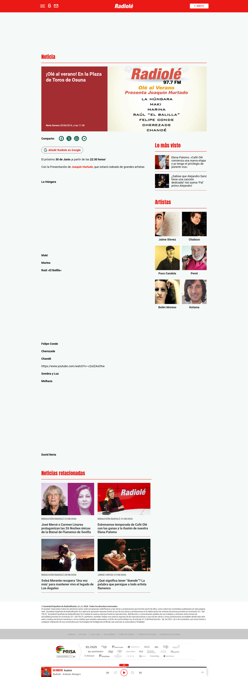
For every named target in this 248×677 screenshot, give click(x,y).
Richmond (89, 656)
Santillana (118, 647)
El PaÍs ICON (130, 656)
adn (164, 647)
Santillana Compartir (133, 647)
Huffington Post (95, 651)
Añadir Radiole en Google (64, 150)
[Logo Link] (124, 6)
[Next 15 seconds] (132, 672)
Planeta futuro (162, 651)
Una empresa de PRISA (65, 649)
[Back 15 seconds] (115, 672)
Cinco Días (130, 651)
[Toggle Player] (202, 672)
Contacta (71, 634)
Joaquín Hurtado (82, 167)
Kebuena (172, 651)
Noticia (48, 57)
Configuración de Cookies (170, 634)
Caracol (175, 647)
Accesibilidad (109, 634)
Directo (200, 6)
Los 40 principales (105, 647)
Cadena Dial (141, 651)
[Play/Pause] (124, 672)
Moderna (103, 656)
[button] (42, 6)
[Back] (107, 672)
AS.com (155, 647)
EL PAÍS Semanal (152, 651)
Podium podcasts (117, 656)
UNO (111, 651)
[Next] (140, 672)
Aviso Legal (95, 634)
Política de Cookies (126, 634)
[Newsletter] (56, 6)
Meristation (168, 656)
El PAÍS (91, 647)
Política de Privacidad (147, 634)
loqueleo (154, 656)
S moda (142, 656)
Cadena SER (146, 647)
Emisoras (83, 634)
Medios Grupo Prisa (65, 656)
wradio (119, 651)
